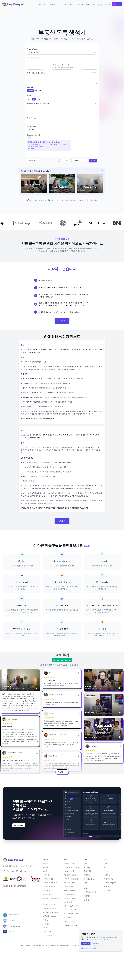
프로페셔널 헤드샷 (49, 908)
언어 (71, 160)
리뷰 (105, 863)
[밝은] (102, 4)
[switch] (29, 137)
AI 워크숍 (107, 887)
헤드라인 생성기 (22, 582)
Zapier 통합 (88, 871)
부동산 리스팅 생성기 (71, 906)
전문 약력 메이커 (69, 883)
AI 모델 (31, 126)
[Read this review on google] (79, 695)
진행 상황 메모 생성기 (71, 875)
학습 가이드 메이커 (70, 898)
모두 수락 (86, 943)
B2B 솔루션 (47, 932)
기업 (85, 883)
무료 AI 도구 (47, 935)
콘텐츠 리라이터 (102, 582)
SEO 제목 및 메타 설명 (21, 629)
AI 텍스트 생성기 (21, 605)
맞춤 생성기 (21, 561)
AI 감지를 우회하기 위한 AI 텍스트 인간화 (102, 605)
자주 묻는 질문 (89, 879)
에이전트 (46, 875)
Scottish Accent (69, 921)
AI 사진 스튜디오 (49, 904)
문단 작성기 (102, 561)
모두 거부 (96, 943)
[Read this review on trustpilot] (79, 673)
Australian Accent (70, 910)
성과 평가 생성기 (69, 863)
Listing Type (31, 87)
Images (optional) (33, 58)
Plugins (45, 928)
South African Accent (71, 925)
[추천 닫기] (103, 170)
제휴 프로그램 (109, 879)
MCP (87, 4)
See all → (87, 546)
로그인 (107, 4)
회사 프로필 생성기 (70, 890)
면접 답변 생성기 (69, 871)
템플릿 (45, 920)
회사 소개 (107, 890)
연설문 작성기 (68, 887)
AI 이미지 (46, 867)
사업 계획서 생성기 (70, 894)
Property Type (32, 49)
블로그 (106, 867)
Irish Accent (68, 918)
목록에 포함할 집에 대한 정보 (36, 73)
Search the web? (32, 135)
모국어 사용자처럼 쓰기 (62, 582)
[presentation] (62, 65)
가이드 (106, 871)
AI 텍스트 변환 (48, 879)
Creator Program (110, 883)
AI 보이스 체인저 (49, 887)
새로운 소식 (108, 875)
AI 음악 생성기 (48, 890)
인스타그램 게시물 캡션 (62, 561)
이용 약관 (87, 896)
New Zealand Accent (71, 914)
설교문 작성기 (68, 902)
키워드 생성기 (102, 629)
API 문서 (87, 867)
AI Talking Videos (49, 916)
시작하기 (62, 321)
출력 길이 (30, 95)
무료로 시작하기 (19, 825)
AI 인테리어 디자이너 (50, 912)
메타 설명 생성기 (62, 629)
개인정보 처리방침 (90, 892)
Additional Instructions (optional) (38, 104)
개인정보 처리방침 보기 (88, 948)
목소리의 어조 (31, 118)
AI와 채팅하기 (48, 863)
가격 (93, 4)
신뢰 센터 (87, 900)
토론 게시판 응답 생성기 (72, 867)
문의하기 (87, 875)
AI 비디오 (46, 871)
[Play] (36, 688)
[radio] (30, 90)
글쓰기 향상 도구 (62, 605)
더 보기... (61, 772)
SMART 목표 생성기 (71, 879)
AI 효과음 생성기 (49, 894)
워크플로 (46, 924)
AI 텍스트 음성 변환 (50, 883)
